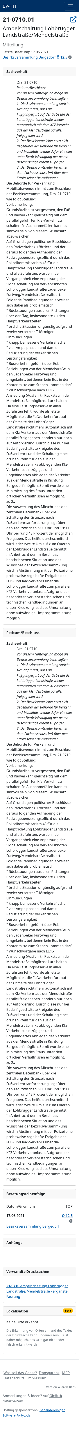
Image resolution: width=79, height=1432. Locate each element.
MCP (66, 1372)
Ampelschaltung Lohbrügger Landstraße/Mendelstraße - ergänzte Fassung (37, 1291)
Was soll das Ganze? (20, 1372)
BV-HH (9, 6)
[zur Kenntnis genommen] (70, 57)
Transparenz (49, 1372)
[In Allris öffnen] (73, 19)
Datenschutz (14, 1378)
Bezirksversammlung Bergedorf (29, 57)
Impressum (36, 1378)
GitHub (55, 1395)
